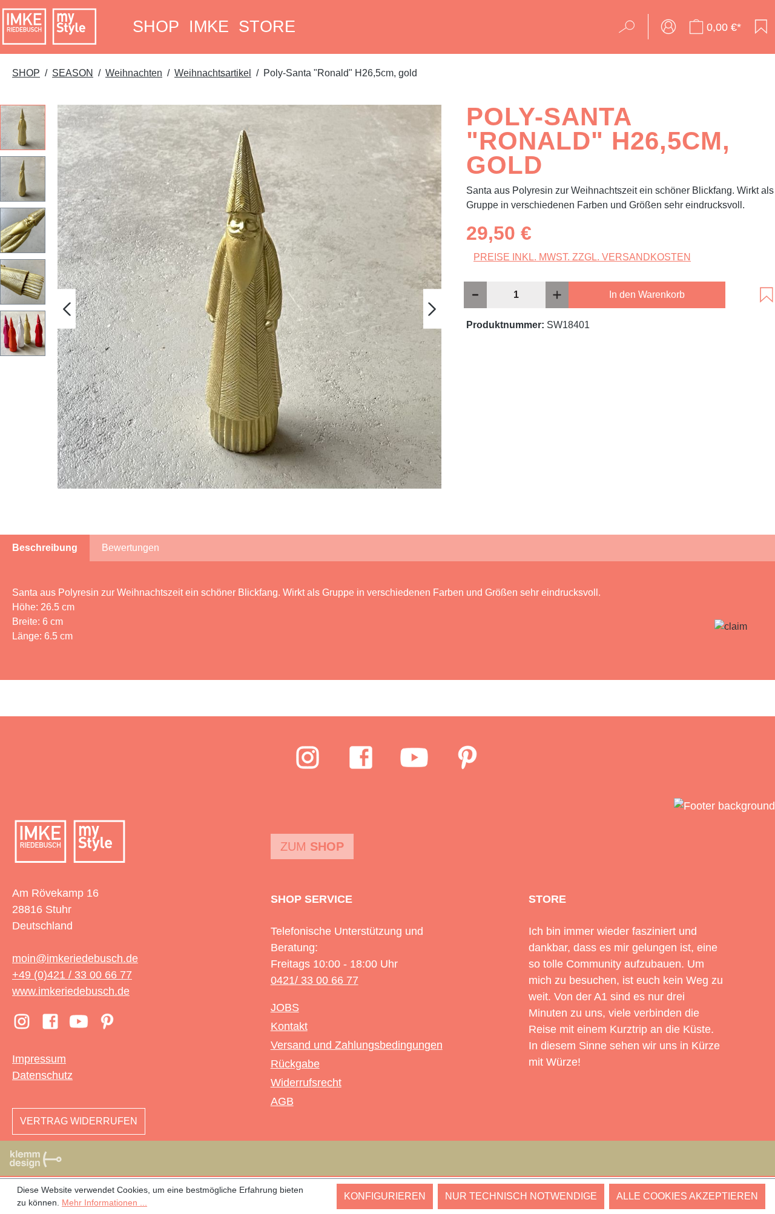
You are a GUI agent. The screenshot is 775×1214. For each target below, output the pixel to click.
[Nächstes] (432, 308)
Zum (312, 846)
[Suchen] (630, 26)
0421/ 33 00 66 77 (314, 980)
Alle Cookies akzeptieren (687, 1196)
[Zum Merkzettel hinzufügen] (766, 294)
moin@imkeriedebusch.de (75, 958)
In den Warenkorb (647, 294)
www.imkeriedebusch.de (71, 991)
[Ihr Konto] (668, 26)
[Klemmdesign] (36, 1159)
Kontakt (289, 1026)
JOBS (285, 1007)
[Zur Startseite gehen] (49, 26)
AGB (282, 1101)
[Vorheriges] (67, 308)
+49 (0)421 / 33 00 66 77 (72, 975)
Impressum (39, 1059)
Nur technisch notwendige (521, 1196)
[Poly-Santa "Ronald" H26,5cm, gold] (249, 297)
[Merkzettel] (761, 26)
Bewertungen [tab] (130, 548)
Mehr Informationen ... (104, 1202)
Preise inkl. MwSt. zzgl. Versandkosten (582, 257)
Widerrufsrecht (306, 1083)
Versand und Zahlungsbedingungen (357, 1045)
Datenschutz (42, 1075)
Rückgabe (295, 1064)
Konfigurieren (385, 1196)
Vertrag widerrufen (78, 1121)
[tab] (45, 548)
